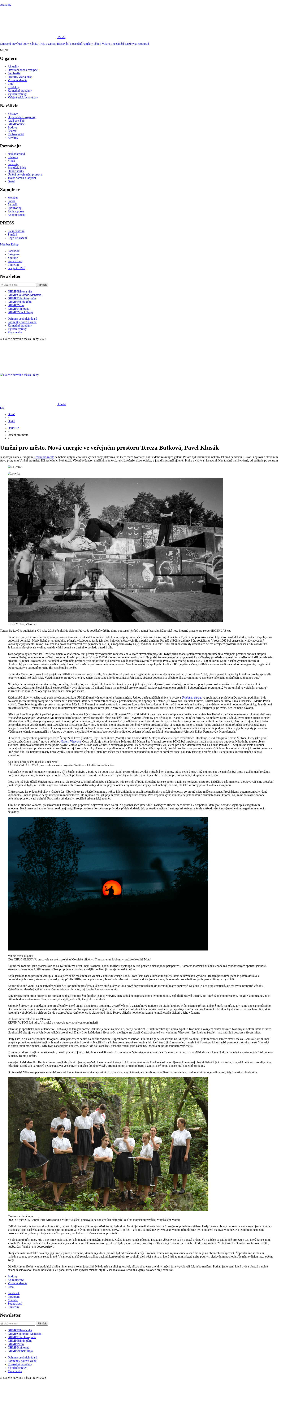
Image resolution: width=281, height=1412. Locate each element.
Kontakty (13, 87)
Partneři (12, 204)
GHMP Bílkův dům (20, 301)
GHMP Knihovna (18, 308)
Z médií (12, 234)
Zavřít (61, 37)
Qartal (11, 181)
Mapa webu (15, 332)
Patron (11, 201)
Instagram (13, 254)
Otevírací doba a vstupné (23, 69)
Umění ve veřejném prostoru (25, 174)
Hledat (62, 404)
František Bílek (17, 167)
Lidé (10, 83)
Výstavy (13, 113)
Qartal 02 (13, 428)
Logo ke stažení (17, 238)
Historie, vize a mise (20, 76)
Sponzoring (15, 208)
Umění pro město (43, 457)
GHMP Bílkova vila (20, 291)
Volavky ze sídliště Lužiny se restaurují (125, 43)
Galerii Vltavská (71, 741)
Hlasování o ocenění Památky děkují (79, 43)
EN (2, 407)
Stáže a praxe (16, 211)
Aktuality (5, 4)
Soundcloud (15, 261)
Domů (11, 414)
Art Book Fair (16, 120)
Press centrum (16, 231)
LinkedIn (13, 264)
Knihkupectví (16, 134)
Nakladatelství (16, 153)
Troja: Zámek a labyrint (22, 178)
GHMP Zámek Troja (20, 312)
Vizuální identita (17, 80)
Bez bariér (14, 73)
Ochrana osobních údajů (22, 318)
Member (13, 197)
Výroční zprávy (17, 94)
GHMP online (16, 124)
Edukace (13, 157)
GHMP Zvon (16, 305)
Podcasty (13, 164)
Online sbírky (16, 171)
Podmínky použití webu (22, 322)
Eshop (15, 244)
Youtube (13, 257)
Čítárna (12, 130)
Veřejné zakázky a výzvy (23, 97)
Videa (11, 160)
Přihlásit (42, 284)
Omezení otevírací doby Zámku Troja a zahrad (28, 43)
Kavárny (13, 137)
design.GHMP (16, 268)
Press (11, 1286)
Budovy (12, 127)
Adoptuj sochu (16, 214)
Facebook (13, 251)
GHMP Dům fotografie (22, 298)
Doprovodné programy (21, 117)
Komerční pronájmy (20, 90)
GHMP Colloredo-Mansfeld (24, 295)
